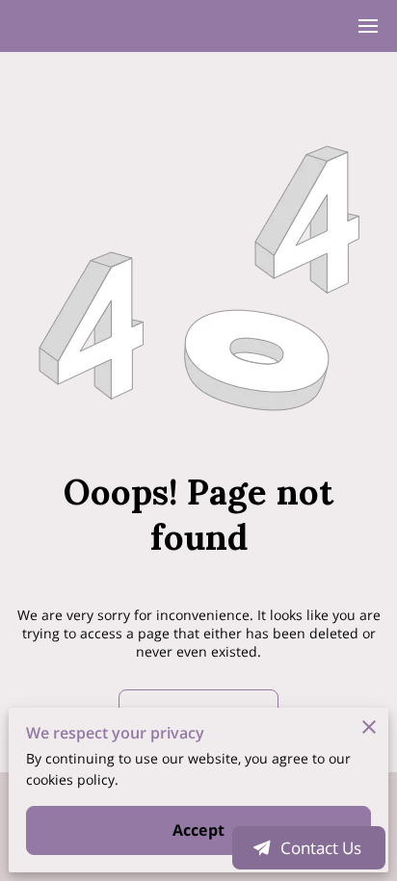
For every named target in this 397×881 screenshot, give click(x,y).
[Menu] (368, 26)
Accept (198, 830)
